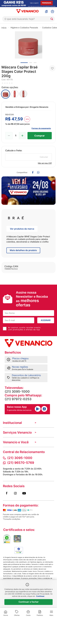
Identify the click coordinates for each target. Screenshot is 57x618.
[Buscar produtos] (52, 19)
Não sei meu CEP (45, 163)
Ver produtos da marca (22, 228)
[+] (22, 135)
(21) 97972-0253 (18, 399)
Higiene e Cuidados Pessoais (24, 27)
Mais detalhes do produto (23, 250)
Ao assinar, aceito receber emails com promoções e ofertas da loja (24, 328)
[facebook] (33, 172)
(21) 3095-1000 (17, 391)
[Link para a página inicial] (3, 27)
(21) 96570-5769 (20, 463)
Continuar (40, 596)
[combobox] (28, 19)
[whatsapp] (38, 172)
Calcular (44, 157)
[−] (9, 135)
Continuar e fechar (29, 601)
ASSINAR (46, 320)
